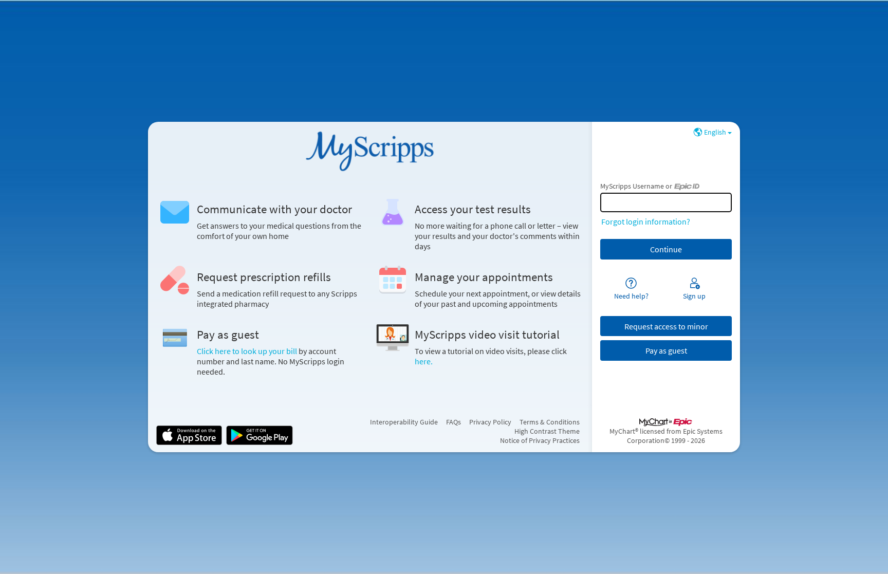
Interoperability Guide (404, 422)
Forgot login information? (645, 221)
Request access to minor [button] (666, 326)
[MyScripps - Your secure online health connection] (369, 150)
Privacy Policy (490, 422)
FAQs (453, 422)
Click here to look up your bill (248, 351)
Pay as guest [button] (666, 350)
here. (424, 361)
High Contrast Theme (547, 431)
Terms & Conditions (550, 422)
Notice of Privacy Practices (540, 440)
